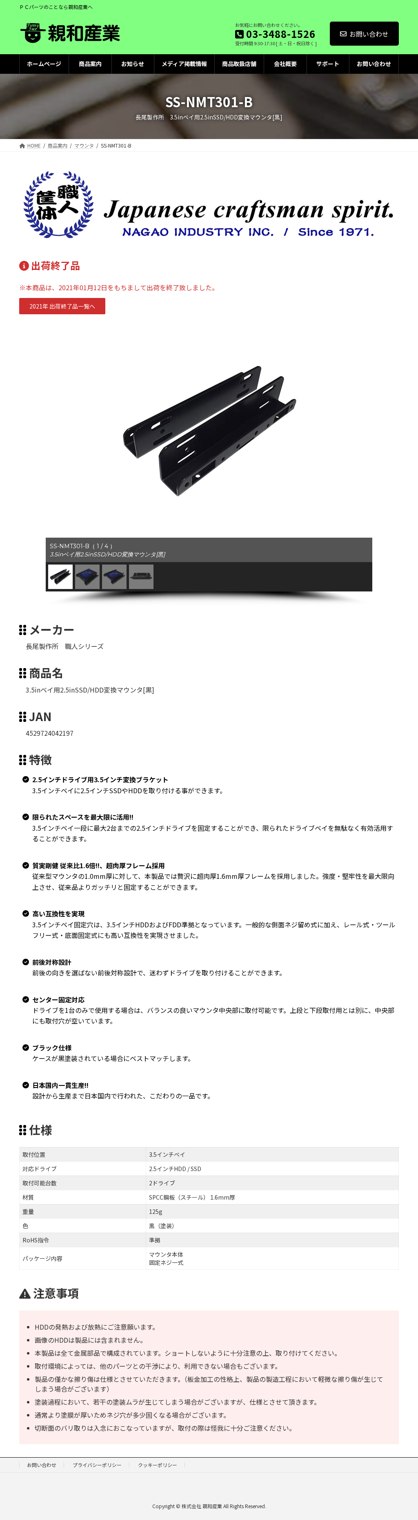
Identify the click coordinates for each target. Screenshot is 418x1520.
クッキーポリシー (157, 1464)
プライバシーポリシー (97, 1464)
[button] (62, 306)
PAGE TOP (401, 1466)
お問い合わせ (369, 34)
